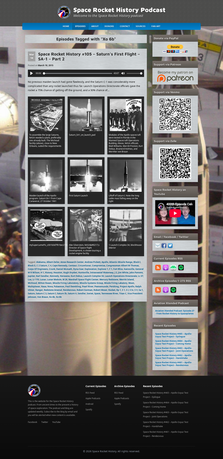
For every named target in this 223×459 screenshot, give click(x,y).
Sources (140, 26)
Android (89, 403)
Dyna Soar (78, 269)
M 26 (65, 279)
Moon (131, 283)
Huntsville (83, 272)
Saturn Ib (62, 293)
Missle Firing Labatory (115, 283)
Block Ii (32, 265)
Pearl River (87, 286)
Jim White (123, 272)
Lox (30, 279)
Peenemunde (101, 286)
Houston (57, 272)
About (95, 26)
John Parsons (136, 272)
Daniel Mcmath (64, 269)
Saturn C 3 (41, 293)
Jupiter (31, 276)
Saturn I (52, 293)
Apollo (105, 262)
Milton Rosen (45, 283)
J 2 (116, 272)
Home (66, 26)
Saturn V (72, 293)
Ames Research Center (72, 262)
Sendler (82, 293)
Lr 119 (36, 279)
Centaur (72, 265)
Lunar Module (54, 279)
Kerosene (65, 276)
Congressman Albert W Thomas (122, 265)
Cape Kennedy (59, 265)
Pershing (114, 286)
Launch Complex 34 (93, 276)
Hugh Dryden (70, 272)
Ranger (39, 289)
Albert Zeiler (53, 262)
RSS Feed (90, 392)
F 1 (110, 269)
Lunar (43, 279)
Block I (136, 262)
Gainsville (129, 269)
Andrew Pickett (93, 262)
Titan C (122, 293)
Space (97, 293)
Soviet (90, 293)
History (48, 272)
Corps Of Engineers (38, 269)
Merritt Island (126, 279)
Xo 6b (59, 296)
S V (136, 289)
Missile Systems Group (91, 283)
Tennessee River (109, 293)
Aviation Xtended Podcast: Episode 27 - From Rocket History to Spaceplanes (174, 312)
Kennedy (54, 276)
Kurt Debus (76, 276)
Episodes (80, 26)
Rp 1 (118, 289)
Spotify (89, 409)
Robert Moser (100, 289)
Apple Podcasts (93, 398)
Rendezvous (69, 289)
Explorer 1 (103, 269)
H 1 (42, 272)
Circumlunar (84, 265)
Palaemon (59, 286)
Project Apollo (127, 286)
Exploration (91, 269)
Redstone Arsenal (53, 289)
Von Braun (42, 296)
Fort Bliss (118, 269)
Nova (50, 286)
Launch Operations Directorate (121, 276)
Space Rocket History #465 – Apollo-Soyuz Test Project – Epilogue (173, 335)
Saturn (31, 293)
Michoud (32, 283)
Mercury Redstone (108, 279)
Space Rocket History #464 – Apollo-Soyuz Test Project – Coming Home (173, 342)
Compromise (98, 265)
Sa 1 (141, 289)
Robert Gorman (85, 289)
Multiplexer (34, 286)
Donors (109, 26)
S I (127, 289)
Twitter (44, 422)
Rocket (111, 289)
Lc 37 (140, 276)
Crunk (52, 269)
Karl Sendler (42, 276)
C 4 (49, 265)
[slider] (77, 73)
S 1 (123, 289)
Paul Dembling (73, 286)
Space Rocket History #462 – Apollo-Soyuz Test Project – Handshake (173, 357)
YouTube (56, 422)
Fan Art (155, 26)
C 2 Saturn (42, 265)
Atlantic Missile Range (120, 262)
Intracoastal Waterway (102, 272)
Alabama (40, 262)
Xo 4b (52, 296)
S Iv (131, 289)
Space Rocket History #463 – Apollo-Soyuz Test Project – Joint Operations (174, 349)
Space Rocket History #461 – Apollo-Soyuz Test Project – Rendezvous (173, 364)
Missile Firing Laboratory (66, 283)
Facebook (32, 422)
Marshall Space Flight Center (83, 279)
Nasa (43, 286)
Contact (125, 26)
